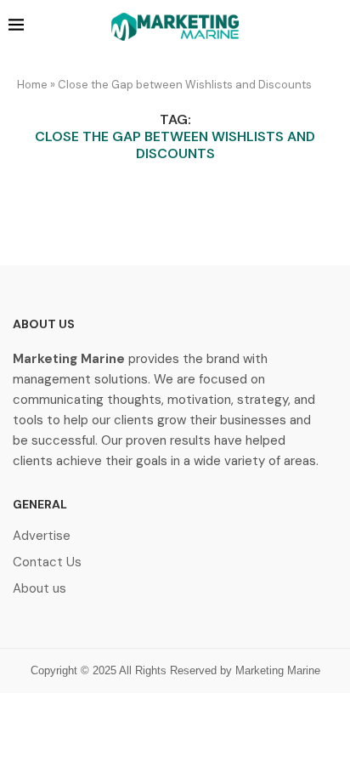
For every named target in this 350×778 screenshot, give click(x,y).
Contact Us (47, 562)
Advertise (42, 536)
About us (39, 588)
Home (32, 84)
